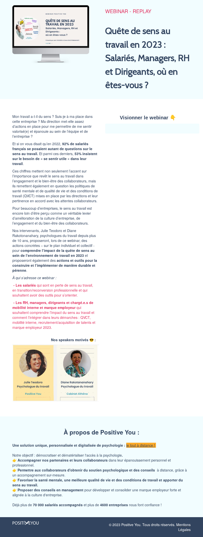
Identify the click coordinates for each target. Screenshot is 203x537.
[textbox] (101, 466)
